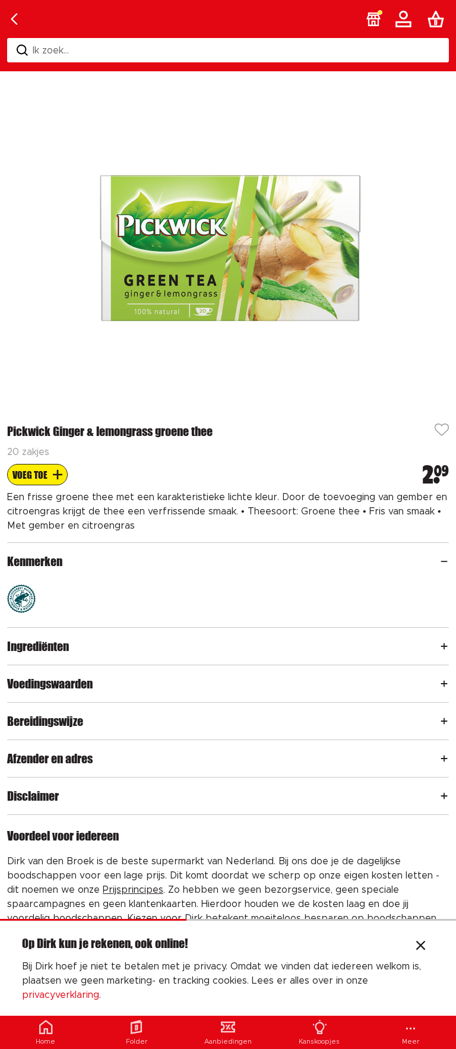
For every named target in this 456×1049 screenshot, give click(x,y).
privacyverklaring (60, 995)
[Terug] (14, 19)
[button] (373, 19)
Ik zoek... (51, 50)
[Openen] (444, 561)
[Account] (405, 19)
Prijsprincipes (133, 890)
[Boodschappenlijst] (438, 19)
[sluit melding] (420, 946)
